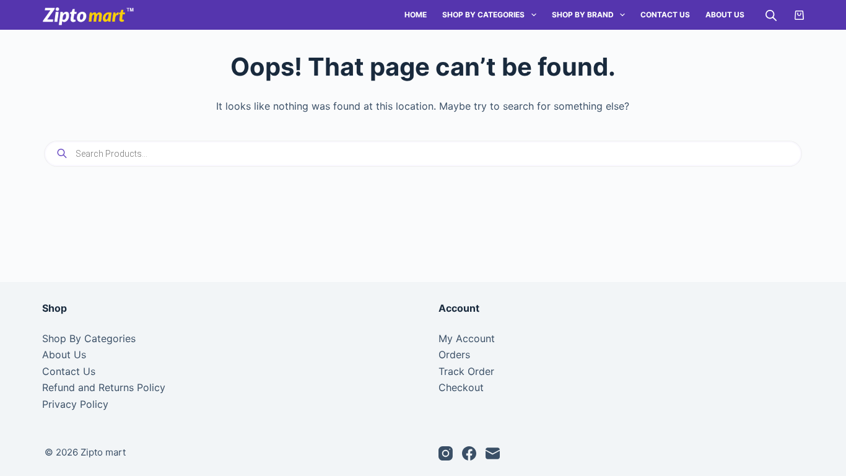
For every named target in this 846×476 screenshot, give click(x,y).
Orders (454, 354)
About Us (724, 14)
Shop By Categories (483, 14)
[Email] (493, 453)
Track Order (466, 371)
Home (415, 14)
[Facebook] (469, 453)
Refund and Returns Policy (103, 387)
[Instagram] (445, 453)
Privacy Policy (75, 404)
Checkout (461, 387)
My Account (466, 338)
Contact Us (665, 14)
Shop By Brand (583, 14)
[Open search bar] (771, 15)
